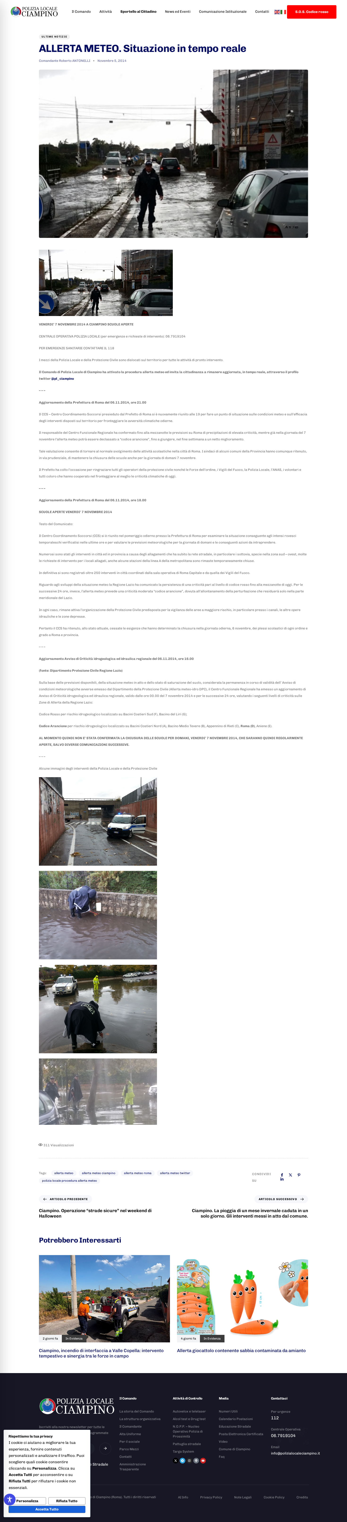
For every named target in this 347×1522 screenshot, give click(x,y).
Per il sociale (129, 1442)
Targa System (183, 1452)
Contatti (262, 11)
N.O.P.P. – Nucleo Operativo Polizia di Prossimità (188, 1431)
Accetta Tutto (47, 1509)
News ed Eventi (177, 11)
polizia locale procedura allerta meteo (69, 1180)
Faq (221, 1457)
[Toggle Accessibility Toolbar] (9, 1499)
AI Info (183, 1497)
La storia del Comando (136, 1411)
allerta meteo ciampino (98, 1173)
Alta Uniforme (130, 1434)
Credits (302, 1497)
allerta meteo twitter (175, 1173)
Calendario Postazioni (236, 1419)
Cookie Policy (274, 1497)
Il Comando (81, 11)
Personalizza (27, 1501)
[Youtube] (203, 1460)
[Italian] (283, 11)
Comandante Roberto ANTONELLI (64, 61)
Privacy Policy (211, 1497)
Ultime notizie (54, 36)
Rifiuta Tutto (66, 1501)
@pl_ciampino (62, 379)
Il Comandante (130, 1427)
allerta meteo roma (138, 1173)
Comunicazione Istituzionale (223, 11)
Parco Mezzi (129, 1449)
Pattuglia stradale (187, 1444)
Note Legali (243, 1497)
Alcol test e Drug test (189, 1419)
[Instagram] (189, 1460)
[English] (277, 11)
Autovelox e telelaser (189, 1411)
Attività (105, 11)
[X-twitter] (175, 1460)
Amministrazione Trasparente (132, 1466)
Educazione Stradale (235, 1427)
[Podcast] (196, 1460)
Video (223, 1442)
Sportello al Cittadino (138, 11)
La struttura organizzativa (140, 1419)
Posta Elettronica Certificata (241, 1434)
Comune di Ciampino (234, 1449)
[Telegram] (182, 1460)
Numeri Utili (228, 1411)
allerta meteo (63, 1173)
